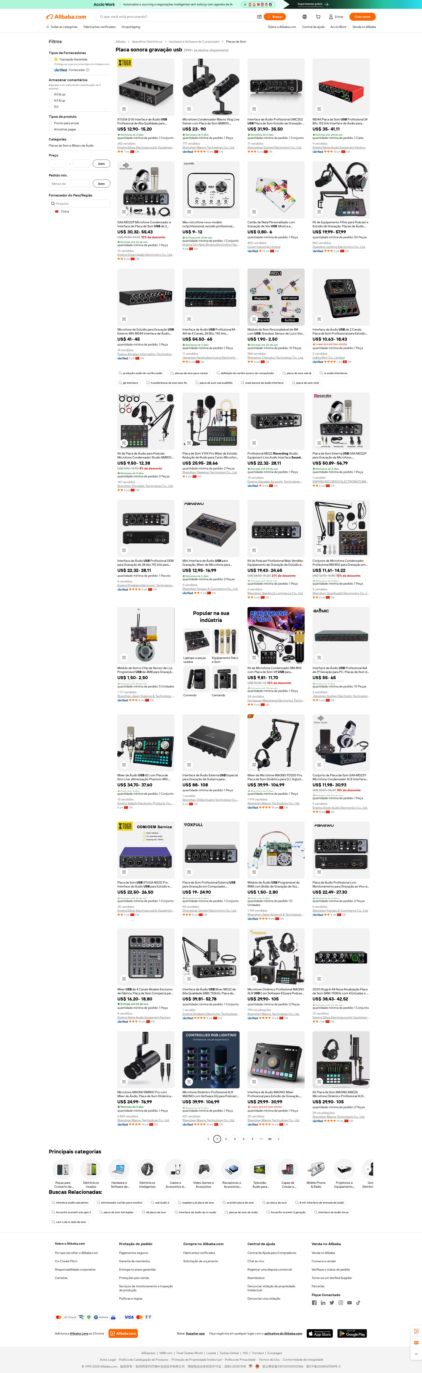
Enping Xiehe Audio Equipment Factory (339, 147)
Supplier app (195, 1333)
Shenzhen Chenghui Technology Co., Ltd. (275, 357)
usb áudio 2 (162, 1202)
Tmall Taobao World (189, 1353)
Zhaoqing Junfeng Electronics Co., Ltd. (339, 247)
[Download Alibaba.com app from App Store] (320, 1333)
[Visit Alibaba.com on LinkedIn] (323, 1302)
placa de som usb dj (299, 373)
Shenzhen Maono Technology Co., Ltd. (208, 147)
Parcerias (318, 1286)
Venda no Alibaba (323, 1253)
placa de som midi (307, 382)
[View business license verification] (251, 1366)
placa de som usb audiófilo (216, 382)
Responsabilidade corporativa (75, 1269)
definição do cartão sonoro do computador (247, 373)
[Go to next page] (279, 1139)
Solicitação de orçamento (200, 1261)
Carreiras (61, 1278)
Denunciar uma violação (263, 1298)
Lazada (211, 1353)
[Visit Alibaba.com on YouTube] (349, 1302)
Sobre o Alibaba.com (70, 1243)
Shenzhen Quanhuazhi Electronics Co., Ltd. (341, 593)
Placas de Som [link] (236, 41)
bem (101, 163)
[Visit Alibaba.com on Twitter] (332, 1302)
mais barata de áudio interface (264, 382)
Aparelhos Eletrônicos (147, 41)
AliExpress (148, 1353)
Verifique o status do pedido (331, 1269)
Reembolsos (256, 1278)
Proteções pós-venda (134, 1278)
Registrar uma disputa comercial (269, 1269)
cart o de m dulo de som (71, 1222)
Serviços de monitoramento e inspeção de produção (146, 1288)
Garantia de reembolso (134, 1261)
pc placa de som (277, 1202)
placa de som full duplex (118, 1212)
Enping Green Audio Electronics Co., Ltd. (145, 254)
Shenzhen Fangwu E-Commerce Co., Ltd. (210, 589)
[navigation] (79, 591)
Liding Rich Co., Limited (329, 357)
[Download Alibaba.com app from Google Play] (352, 1333)
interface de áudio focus (333, 1212)
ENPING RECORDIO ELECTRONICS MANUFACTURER (341, 481)
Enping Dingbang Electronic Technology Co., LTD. (146, 585)
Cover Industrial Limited (263, 247)
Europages (274, 1353)
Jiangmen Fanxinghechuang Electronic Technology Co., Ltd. (211, 357)
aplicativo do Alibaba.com (283, 1333)
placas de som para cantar (191, 373)
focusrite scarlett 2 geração (288, 1212)
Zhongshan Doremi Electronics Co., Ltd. (274, 147)
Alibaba (121, 41)
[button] (259, 16)
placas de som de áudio (243, 1212)
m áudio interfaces (335, 373)
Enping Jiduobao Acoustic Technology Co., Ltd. (276, 481)
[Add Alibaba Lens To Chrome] (123, 1333)
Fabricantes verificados (199, 1253)
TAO (245, 1353)
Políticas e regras (130, 1298)
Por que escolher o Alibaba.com (76, 1253)
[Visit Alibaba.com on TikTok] (358, 1302)
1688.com (166, 1353)
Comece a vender (324, 1261)
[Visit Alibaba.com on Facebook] (314, 1302)
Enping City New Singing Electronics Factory (211, 244)
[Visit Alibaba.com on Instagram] (340, 1302)
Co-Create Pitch (66, 1261)
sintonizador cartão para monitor (121, 1202)
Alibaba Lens (79, 1333)
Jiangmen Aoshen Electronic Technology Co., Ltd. (341, 696)
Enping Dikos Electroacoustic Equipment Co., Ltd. (146, 147)
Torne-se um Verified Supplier (332, 1278)
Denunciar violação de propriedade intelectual (271, 1288)
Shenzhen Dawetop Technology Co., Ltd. (209, 472)
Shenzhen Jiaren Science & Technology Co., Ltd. (146, 696)
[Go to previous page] (208, 1139)
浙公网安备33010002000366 (282, 1366)
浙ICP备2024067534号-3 (323, 1366)
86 (269, 1138)
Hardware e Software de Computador (194, 41)
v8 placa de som (156, 1212)
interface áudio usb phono (72, 1202)
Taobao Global (229, 1353)
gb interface (130, 382)
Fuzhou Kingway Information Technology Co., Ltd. (146, 354)
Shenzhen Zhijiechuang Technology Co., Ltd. (211, 800)
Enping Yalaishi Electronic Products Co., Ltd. (146, 803)
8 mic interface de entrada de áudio (322, 1202)
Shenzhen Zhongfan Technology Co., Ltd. (145, 486)
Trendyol (258, 1353)
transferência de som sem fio (169, 382)
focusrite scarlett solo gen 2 (73, 1212)
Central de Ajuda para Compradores (271, 1253)
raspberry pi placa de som (198, 1202)
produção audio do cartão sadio (142, 373)
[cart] (319, 17)
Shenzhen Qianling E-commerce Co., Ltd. (275, 593)
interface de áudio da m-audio (197, 1212)
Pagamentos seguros (133, 1253)
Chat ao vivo (255, 1261)
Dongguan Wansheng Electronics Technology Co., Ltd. (276, 700)
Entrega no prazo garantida (137, 1269)
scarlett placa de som (240, 1202)
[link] (416, 1331)
